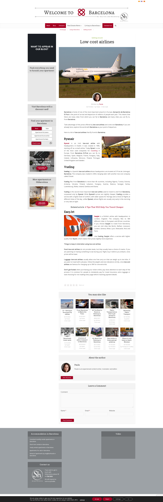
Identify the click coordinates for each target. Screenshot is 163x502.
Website (112, 411)
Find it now (36, 143)
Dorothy (98, 346)
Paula (101, 104)
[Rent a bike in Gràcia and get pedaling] (111, 332)
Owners (62, 25)
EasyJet (96, 216)
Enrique (113, 322)
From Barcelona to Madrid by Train (82, 312)
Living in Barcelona (92, 25)
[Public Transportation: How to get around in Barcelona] (111, 304)
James (128, 319)
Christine (112, 346)
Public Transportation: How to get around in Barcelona (112, 313)
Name (63, 411)
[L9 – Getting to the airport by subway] (67, 304)
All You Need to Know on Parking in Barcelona (97, 312)
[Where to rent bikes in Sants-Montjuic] (126, 332)
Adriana (98, 320)
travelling (94, 151)
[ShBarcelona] (81, 13)
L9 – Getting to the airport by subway (67, 312)
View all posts (67, 377)
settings (82, 500)
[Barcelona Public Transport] (126, 304)
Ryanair (66, 143)
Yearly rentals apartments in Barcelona (41, 447)
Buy (54, 25)
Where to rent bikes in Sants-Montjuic (127, 340)
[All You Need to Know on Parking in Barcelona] (97, 304)
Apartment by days (42, 139)
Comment (64, 392)
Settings (118, 499)
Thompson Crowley (127, 346)
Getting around (97, 38)
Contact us (108, 25)
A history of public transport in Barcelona (82, 340)
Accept (97, 499)
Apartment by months (41, 136)
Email (87, 411)
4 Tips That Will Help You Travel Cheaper (104, 207)
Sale (47, 128)
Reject (107, 499)
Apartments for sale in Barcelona (40, 450)
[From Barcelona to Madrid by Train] (82, 304)
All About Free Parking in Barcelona (97, 340)
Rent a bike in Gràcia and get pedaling (112, 340)
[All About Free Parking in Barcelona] (97, 332)
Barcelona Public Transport (126, 312)
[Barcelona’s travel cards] (67, 332)
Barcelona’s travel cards (67, 339)
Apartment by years (41, 132)
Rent (48, 25)
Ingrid (68, 345)
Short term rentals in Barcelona (39, 444)
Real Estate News (73, 25)
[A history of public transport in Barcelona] (82, 332)
